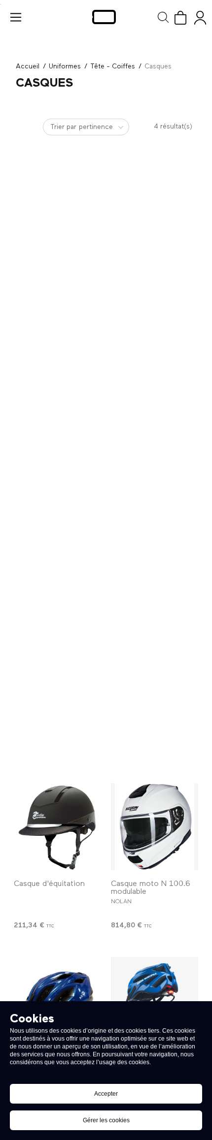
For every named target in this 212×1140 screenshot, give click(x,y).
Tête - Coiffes (112, 66)
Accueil (27, 66)
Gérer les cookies (106, 1120)
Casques (158, 66)
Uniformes (65, 66)
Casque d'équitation (49, 884)
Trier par (63, 127)
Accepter (106, 1093)
